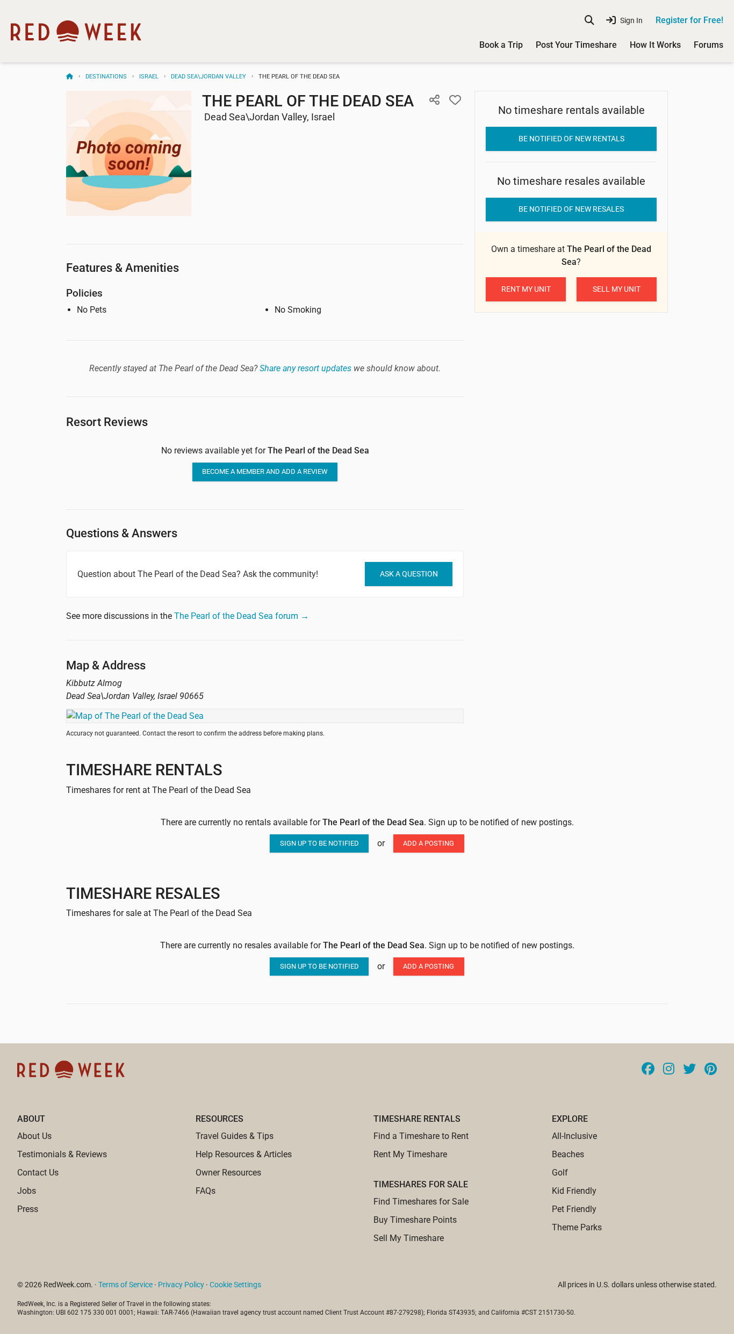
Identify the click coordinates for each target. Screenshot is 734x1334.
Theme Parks (577, 1227)
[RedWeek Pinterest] (710, 1069)
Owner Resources (228, 1172)
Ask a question (409, 573)
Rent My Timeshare (410, 1154)
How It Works (655, 45)
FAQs (205, 1191)
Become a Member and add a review (265, 471)
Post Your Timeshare (576, 45)
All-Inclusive (574, 1136)
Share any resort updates (305, 368)
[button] (434, 100)
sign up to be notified (319, 843)
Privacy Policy (181, 1284)
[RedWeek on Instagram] (668, 1069)
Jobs (26, 1191)
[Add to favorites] (455, 100)
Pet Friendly (574, 1209)
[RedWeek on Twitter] (689, 1069)
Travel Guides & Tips (235, 1136)
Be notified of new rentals (571, 138)
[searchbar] (589, 20)
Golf (560, 1172)
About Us (34, 1136)
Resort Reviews (107, 422)
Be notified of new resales (571, 209)
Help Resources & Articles (244, 1154)
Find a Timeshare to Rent (421, 1136)
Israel (149, 76)
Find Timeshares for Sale (421, 1201)
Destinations (106, 76)
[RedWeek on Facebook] (648, 1069)
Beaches (568, 1154)
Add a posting (428, 843)
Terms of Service (125, 1284)
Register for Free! (689, 20)
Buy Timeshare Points (415, 1220)
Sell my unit (617, 289)
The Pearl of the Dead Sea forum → (241, 616)
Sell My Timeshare (408, 1238)
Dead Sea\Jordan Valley (208, 76)
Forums (708, 45)
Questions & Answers (121, 533)
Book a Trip (501, 45)
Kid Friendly (574, 1191)
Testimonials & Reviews (62, 1154)
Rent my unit (526, 289)
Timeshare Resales (143, 893)
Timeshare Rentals (144, 770)
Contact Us (38, 1172)
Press (27, 1209)
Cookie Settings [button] (235, 1284)
